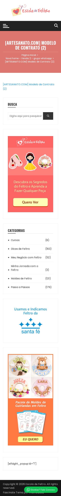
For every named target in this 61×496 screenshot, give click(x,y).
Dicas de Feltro (20, 249)
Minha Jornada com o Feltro (24, 268)
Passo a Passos (20, 287)
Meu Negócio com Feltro (26, 257)
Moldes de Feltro (21, 278)
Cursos (15, 240)
